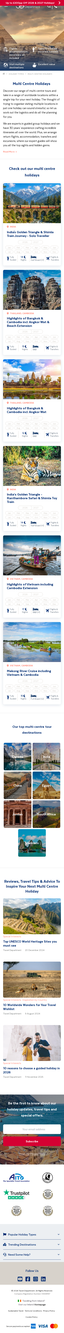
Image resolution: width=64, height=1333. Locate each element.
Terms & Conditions (33, 1310)
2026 (25, 242)
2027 (36, 242)
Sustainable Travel (15, 1310)
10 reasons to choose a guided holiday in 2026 (31, 1070)
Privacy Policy (49, 1310)
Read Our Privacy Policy (32, 1154)
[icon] (59, 2)
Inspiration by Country (34, 1000)
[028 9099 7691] (55, 6)
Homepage (40, 1304)
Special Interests (12, 936)
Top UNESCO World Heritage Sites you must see (30, 943)
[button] (49, 6)
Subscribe (32, 1141)
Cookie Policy (31, 1316)
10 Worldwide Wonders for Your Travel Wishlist (29, 1006)
